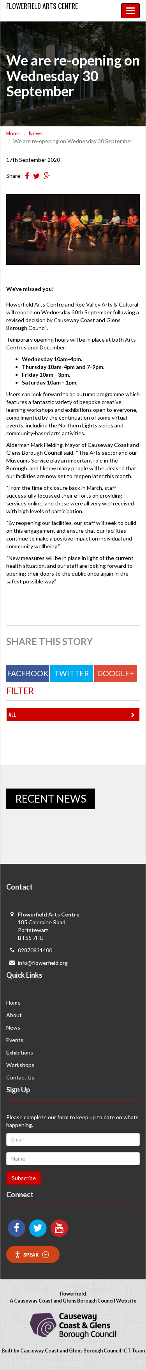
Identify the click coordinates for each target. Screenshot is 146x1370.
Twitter (71, 673)
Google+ (115, 673)
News (36, 133)
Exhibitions (19, 1052)
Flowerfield (42, 6)
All (12, 714)
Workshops (20, 1065)
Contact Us (20, 1077)
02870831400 (35, 950)
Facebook (27, 673)
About (14, 1015)
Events (14, 1040)
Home (13, 133)
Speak (31, 1254)
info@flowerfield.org (43, 962)
